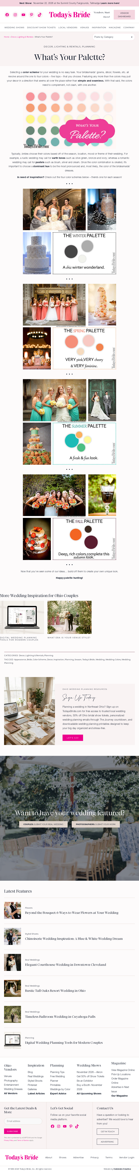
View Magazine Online (123, 1070)
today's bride (88, 659)
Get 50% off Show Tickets (90, 1076)
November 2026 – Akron (90, 1072)
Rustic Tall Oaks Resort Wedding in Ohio (55, 991)
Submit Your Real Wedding (43, 824)
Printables (55, 1085)
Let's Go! (73, 737)
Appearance (20, 659)
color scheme (39, 659)
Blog (30, 1072)
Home (6, 37)
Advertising (107, 1141)
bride (29, 659)
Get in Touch (108, 1131)
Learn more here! (110, 3)
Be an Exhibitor (85, 1080)
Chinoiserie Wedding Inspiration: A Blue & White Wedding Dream (74, 939)
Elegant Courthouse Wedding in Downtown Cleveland (65, 965)
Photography (11, 1080)
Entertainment (11, 1084)
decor (50, 659)
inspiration (59, 659)
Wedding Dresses (13, 1089)
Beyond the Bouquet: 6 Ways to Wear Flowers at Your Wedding (71, 913)
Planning (88, 46)
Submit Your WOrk (96, 824)
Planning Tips (57, 1072)
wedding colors (113, 659)
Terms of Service (23, 1140)
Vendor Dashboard (124, 15)
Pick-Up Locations (121, 1074)
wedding (100, 659)
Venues (8, 1076)
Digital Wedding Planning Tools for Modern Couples (64, 1043)
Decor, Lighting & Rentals (22, 37)
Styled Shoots (31, 934)
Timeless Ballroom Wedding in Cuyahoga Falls (60, 1017)
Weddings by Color (60, 1089)
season (78, 659)
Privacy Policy (9, 1140)
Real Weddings (32, 959)
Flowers (28, 908)
